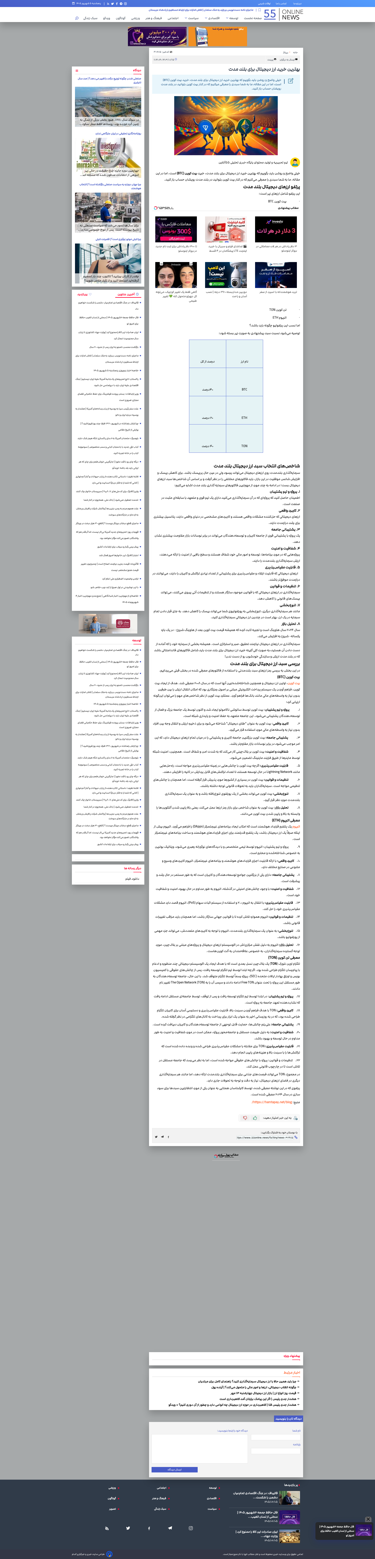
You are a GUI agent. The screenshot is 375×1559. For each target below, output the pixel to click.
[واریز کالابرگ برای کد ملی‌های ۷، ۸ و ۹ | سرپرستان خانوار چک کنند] (187, 783)
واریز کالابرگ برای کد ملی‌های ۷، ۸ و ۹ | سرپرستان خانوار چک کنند (187, 744)
